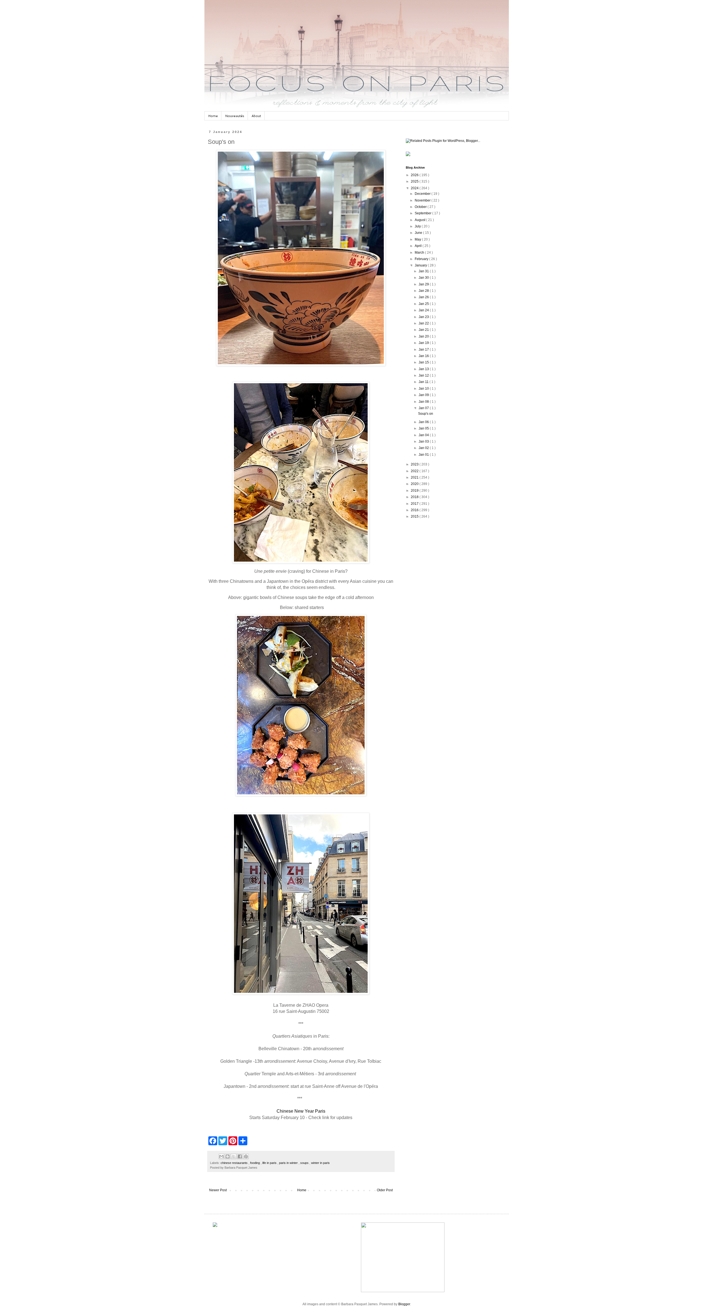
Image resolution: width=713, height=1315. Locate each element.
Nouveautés (234, 115)
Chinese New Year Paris (301, 1111)
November (423, 200)
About (256, 115)
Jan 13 (424, 369)
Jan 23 (424, 317)
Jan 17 (424, 349)
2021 (415, 477)
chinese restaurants (234, 1162)
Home (213, 115)
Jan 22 (424, 323)
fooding (255, 1162)
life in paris (269, 1162)
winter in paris (320, 1162)
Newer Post (218, 1190)
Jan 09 (424, 395)
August (420, 220)
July (418, 226)
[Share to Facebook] (240, 1156)
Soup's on (425, 414)
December (423, 194)
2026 (415, 175)
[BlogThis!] (227, 1156)
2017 (415, 504)
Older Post (385, 1190)
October (421, 207)
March (420, 252)
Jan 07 (424, 408)
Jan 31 (424, 271)
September (423, 213)
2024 (415, 188)
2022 (415, 471)
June (419, 233)
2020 (415, 484)
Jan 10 (424, 388)
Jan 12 (424, 375)
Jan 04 (424, 435)
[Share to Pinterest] (246, 1156)
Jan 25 (424, 304)
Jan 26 (424, 297)
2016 (415, 510)
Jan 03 (424, 441)
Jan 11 (424, 382)
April (419, 246)
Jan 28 (424, 291)
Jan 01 (424, 455)
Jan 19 (424, 343)
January (421, 265)
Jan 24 (424, 310)
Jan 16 (424, 356)
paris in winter (289, 1162)
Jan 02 (424, 448)
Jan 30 (424, 278)
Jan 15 (424, 362)
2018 (415, 497)
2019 (415, 490)
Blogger (404, 1304)
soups (304, 1162)
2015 (415, 516)
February (422, 259)
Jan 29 (424, 284)
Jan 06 (424, 422)
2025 (415, 181)
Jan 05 (424, 428)
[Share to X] (233, 1156)
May (418, 239)
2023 (415, 464)
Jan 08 (424, 402)
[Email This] (221, 1156)
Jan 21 (424, 330)
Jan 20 (424, 336)
